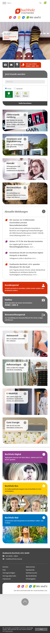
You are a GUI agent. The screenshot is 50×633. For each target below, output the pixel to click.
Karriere (5, 567)
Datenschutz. (9, 631)
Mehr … (29, 235)
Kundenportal (25, 56)
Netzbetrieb (30, 570)
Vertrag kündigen (9, 573)
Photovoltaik (28, 56)
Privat (9, 89)
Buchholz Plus (46, 7)
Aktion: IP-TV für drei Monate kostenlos (26, 241)
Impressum (7, 579)
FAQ (4, 570)
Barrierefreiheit (31, 576)
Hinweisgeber (31, 579)
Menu (9, 3)
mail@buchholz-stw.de (14, 559)
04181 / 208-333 (32, 65)
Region (32, 56)
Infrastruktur (21, 56)
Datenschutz (30, 567)
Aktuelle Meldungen (16, 212)
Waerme (17, 56)
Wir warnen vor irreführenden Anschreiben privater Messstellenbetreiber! (22, 222)
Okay (41, 629)
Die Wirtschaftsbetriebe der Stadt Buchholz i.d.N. (30, 591)
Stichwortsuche (31, 573)
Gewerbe (19, 89)
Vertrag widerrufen (9, 576)
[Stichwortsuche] (40, 3)
